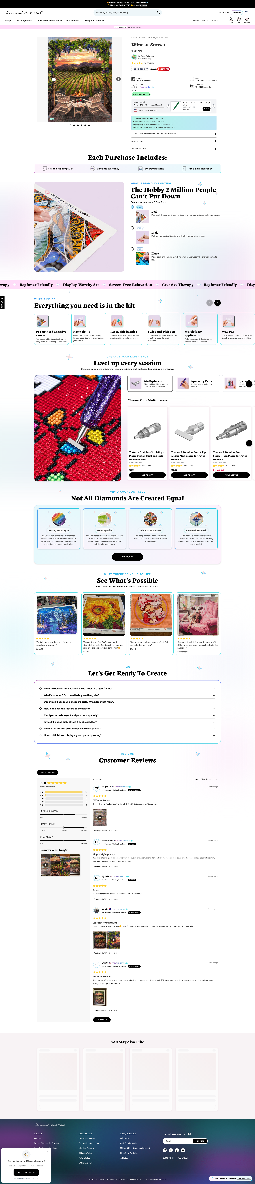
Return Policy (84, 1158)
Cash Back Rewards (128, 1143)
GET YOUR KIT (127, 557)
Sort (197, 779)
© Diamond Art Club (135, 462)
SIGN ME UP (200, 1141)
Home (133, 38)
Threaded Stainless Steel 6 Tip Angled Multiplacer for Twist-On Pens (188, 455)
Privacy (102, 1179)
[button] (118, 79)
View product (231, 475)
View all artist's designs (145, 59)
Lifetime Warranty (86, 1148)
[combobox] (128, 12)
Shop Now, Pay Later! (129, 1153)
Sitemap (122, 1179)
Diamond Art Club (158, 1179)
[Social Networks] (165, 1150)
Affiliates (124, 1158)
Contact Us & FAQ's (87, 1138)
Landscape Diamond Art (146, 38)
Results (196, 21)
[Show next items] (217, 303)
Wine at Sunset (162, 38)
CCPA (112, 1179)
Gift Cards (124, 1138)
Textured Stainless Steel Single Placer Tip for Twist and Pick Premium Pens (147, 455)
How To (205, 21)
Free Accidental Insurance (90, 1143)
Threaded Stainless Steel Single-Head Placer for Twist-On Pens (230, 455)
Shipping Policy (85, 1153)
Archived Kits (135, 1179)
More (214, 21)
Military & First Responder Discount (135, 1148)
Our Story (38, 1138)
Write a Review (49, 773)
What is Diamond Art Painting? (47, 1143)
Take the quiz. (244, 1178)
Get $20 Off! (223, 12)
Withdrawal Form (86, 1163)
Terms (91, 1179)
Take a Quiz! (183, 1158)
